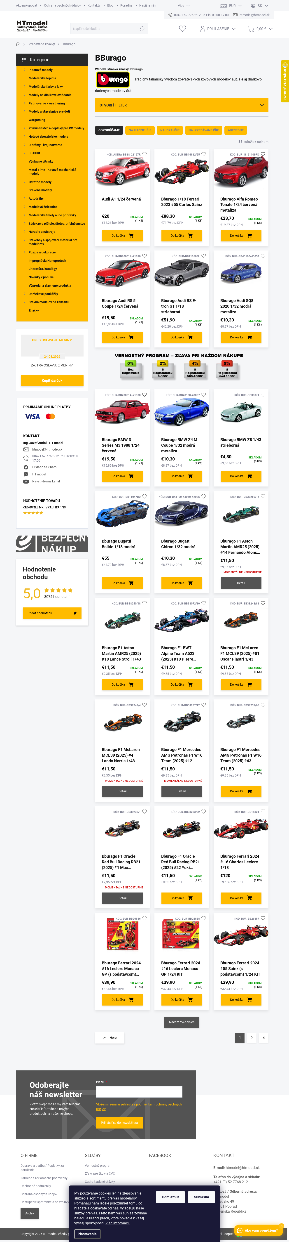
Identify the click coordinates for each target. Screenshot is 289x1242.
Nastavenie (87, 1234)
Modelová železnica (43, 207)
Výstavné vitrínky (41, 161)
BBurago (136, 69)
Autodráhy (36, 198)
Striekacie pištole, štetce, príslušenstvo (57, 223)
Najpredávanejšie (204, 130)
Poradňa (126, 5)
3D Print (34, 153)
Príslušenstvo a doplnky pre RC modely (56, 128)
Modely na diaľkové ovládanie (50, 95)
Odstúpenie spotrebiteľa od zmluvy (45, 1202)
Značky (34, 310)
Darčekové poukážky (43, 294)
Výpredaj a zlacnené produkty (50, 285)
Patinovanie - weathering (47, 103)
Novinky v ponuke (41, 277)
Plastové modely (41, 70)
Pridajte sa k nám (44, 467)
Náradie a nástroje (42, 232)
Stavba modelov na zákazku (49, 302)
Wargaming (37, 120)
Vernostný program (98, 1165)
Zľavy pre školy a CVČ (100, 1173)
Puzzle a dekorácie (42, 252)
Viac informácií (117, 1223)
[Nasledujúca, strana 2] (251, 1038)
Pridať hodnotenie (40, 613)
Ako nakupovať (26, 5)
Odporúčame (109, 130)
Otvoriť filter (113, 105)
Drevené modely (40, 190)
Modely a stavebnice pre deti (49, 111)
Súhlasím (201, 1197)
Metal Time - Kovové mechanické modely (52, 171)
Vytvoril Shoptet (222, 1234)
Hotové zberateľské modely (48, 136)
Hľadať (142, 29)
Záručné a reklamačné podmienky (44, 1178)
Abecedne (236, 130)
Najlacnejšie (140, 130)
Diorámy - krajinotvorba (45, 145)
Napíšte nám (148, 5)
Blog (110, 5)
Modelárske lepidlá (42, 78)
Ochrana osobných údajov (62, 5)
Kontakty (94, 5)
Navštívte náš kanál (46, 481)
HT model (39, 474)
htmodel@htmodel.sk (47, 449)
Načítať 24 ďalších (182, 1022)
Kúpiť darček (52, 380)
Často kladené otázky (100, 1181)
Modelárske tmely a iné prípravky (52, 215)
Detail (241, 583)
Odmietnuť (170, 1197)
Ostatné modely (40, 182)
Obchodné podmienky (36, 1186)
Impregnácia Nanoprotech (47, 260)
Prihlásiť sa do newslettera (119, 1122)
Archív (29, 1213)
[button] (281, 1226)
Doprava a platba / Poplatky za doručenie (42, 1168)
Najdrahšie (169, 130)
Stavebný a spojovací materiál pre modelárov (53, 242)
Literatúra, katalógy (43, 269)
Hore (113, 1037)
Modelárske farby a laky (46, 86)
